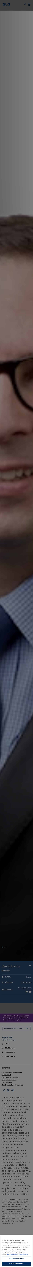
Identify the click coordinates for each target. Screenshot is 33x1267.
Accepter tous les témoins (16, 1263)
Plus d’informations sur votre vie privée (17, 1254)
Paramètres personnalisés (16, 1258)
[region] (16, 1251)
